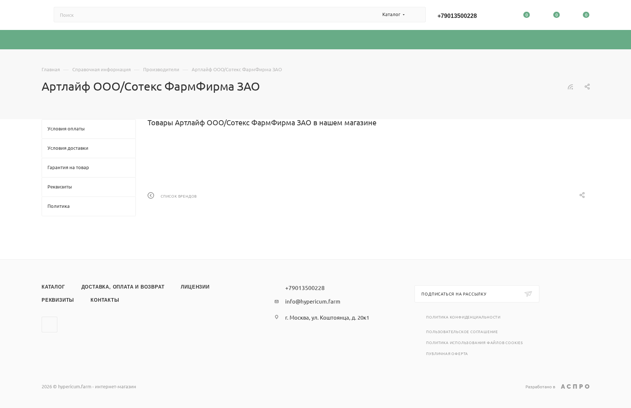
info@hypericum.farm (312, 301)
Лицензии (195, 287)
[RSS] (570, 86)
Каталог (53, 287)
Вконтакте (49, 324)
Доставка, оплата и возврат (123, 287)
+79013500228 (457, 16)
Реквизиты (58, 300)
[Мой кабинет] (497, 16)
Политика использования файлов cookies (474, 342)
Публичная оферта (447, 353)
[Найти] (417, 14)
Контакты (105, 300)
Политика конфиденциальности (463, 317)
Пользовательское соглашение (462, 331)
